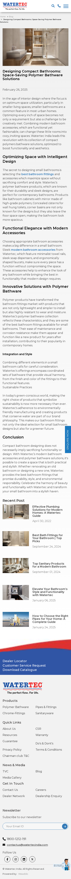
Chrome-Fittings (14, 713)
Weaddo (23, 873)
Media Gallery (12, 777)
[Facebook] (7, 859)
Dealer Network (14, 796)
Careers (41, 790)
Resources (10, 735)
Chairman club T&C (16, 756)
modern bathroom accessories (33, 249)
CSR (38, 728)
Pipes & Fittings (46, 707)
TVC (5, 771)
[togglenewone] (65, 6)
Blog (11, 16)
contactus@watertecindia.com (27, 844)
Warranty (42, 735)
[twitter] (32, 859)
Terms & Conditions (49, 749)
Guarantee (10, 741)
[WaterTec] (16, 6)
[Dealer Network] (57, 873)
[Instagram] (16, 859)
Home (3, 16)
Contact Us (10, 790)
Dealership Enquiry (49, 796)
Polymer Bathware (16, 707)
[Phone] (65, 873)
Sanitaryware (45, 713)
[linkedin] (24, 859)
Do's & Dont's (44, 743)
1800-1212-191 (16, 839)
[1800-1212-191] (59, 6)
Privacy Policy (12, 749)
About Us (9, 728)
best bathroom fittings (37, 174)
